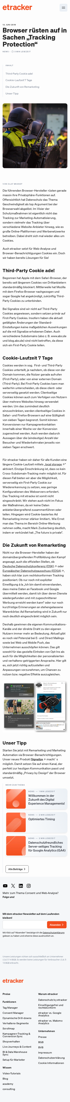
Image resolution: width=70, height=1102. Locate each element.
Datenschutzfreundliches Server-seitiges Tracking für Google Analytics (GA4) (46, 846)
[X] (13, 885)
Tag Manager (10, 1007)
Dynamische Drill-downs (17, 1018)
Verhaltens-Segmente (16, 1023)
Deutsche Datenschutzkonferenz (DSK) (28, 566)
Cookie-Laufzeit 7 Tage (19, 80)
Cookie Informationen (51, 1063)
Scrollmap (9, 1028)
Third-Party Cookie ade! (19, 73)
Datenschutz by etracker (52, 999)
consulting (9, 1089)
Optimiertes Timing (41, 819)
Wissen (7, 1067)
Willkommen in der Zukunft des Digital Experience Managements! (46, 799)
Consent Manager (13, 1012)
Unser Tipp (12, 93)
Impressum (45, 1052)
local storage (53, 464)
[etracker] (18, 8)
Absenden (55, 924)
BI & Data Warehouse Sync (15, 1053)
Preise (6, 994)
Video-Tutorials (12, 1073)
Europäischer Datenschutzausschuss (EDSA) (32, 571)
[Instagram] (28, 885)
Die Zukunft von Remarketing (22, 87)
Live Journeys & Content (17, 1046)
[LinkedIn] (20, 885)
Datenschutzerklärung (53, 932)
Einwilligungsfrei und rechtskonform (50, 1006)
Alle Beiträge (15, 869)
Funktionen (9, 1001)
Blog (5, 1078)
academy (8, 1083)
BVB (40, 1047)
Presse (42, 1037)
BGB (41, 1042)
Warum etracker (48, 994)
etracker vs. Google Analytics (49, 1014)
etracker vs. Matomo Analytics (50, 1022)
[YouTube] (5, 885)
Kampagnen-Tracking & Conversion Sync (16, 1035)
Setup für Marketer (14, 1059)
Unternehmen (46, 1031)
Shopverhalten (11, 1041)
